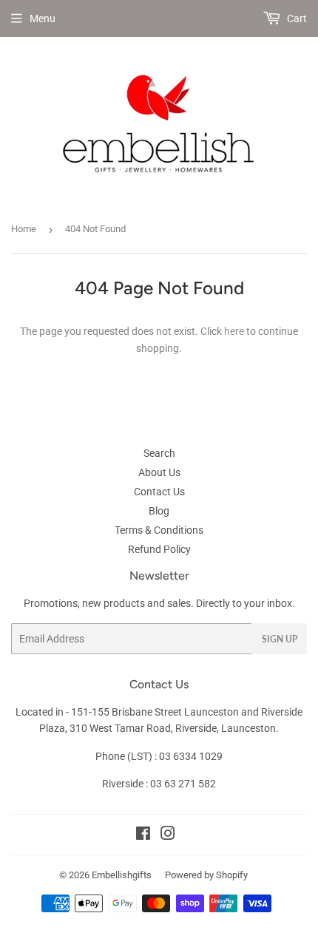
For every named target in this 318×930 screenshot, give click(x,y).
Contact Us (159, 492)
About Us (159, 472)
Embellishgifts (122, 874)
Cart (296, 18)
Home (23, 228)
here (234, 331)
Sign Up (279, 639)
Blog (159, 511)
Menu (42, 18)
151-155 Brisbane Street (126, 712)
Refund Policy (159, 549)
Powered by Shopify (206, 874)
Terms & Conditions (159, 530)
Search (159, 453)
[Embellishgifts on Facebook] (143, 835)
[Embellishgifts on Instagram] (167, 835)
